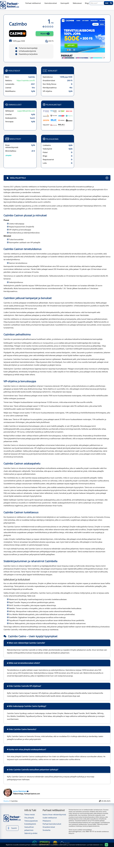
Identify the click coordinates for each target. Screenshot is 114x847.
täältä (101, 845)
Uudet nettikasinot (50, 818)
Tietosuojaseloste (31, 821)
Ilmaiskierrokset (49, 827)
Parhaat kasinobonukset (52, 824)
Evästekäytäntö (30, 824)
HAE (107, 3)
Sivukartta (46, 830)
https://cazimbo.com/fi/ (26, 80)
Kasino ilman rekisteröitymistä (54, 814)
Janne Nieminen (20, 791)
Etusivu (6, 801)
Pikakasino (47, 821)
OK (106, 845)
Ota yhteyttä (29, 818)
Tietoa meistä (29, 814)
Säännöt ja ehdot (30, 833)
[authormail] (27, 791)
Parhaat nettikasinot (54, 810)
